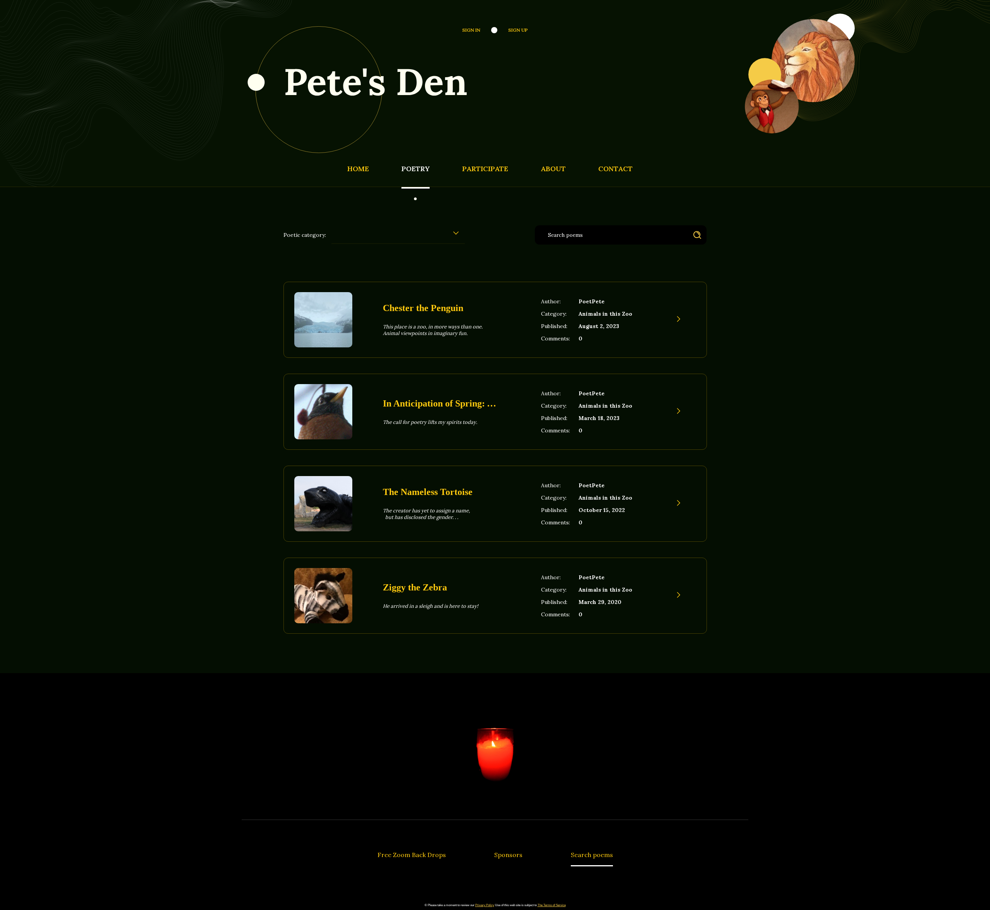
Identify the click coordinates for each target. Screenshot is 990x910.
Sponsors (508, 855)
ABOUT (553, 168)
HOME (358, 168)
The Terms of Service (552, 905)
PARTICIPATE (485, 168)
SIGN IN (471, 30)
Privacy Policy (484, 905)
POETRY (415, 168)
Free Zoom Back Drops (411, 855)
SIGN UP (518, 30)
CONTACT (615, 168)
